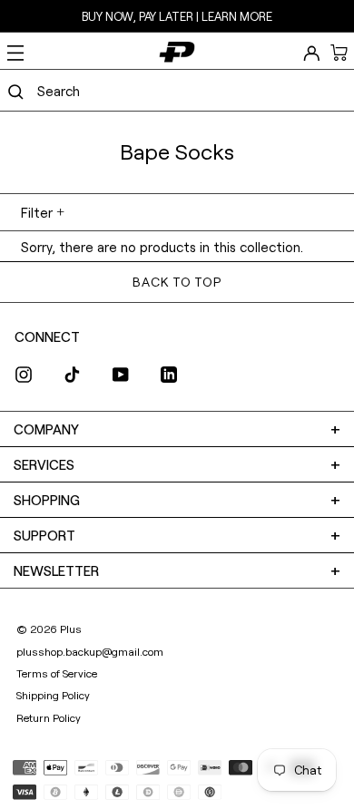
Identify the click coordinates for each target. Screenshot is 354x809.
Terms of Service (56, 673)
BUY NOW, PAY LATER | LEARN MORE (177, 16)
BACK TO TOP (177, 281)
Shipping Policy (53, 694)
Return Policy (48, 717)
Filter (37, 212)
